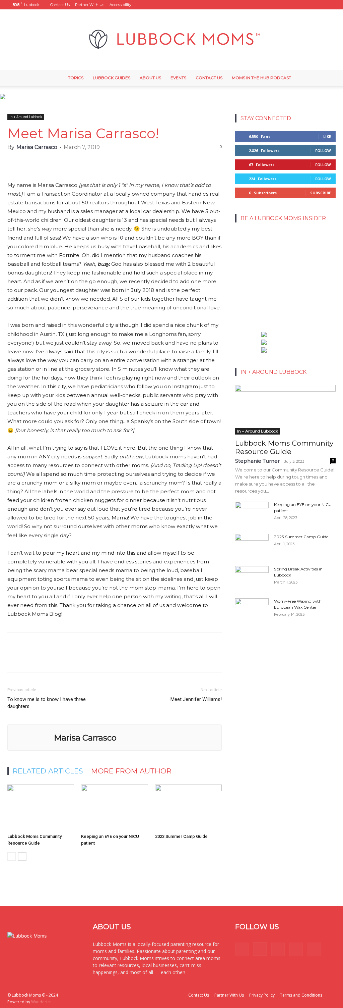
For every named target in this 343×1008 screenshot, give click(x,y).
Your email (253, 252)
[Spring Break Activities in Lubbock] (252, 575)
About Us (150, 77)
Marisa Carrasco (36, 147)
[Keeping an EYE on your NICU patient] (114, 807)
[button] (276, 4)
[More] (209, 161)
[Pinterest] (308, 4)
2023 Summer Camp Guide (181, 836)
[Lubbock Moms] (171, 39)
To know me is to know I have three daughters (46, 702)
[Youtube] (331, 4)
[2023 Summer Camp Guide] (188, 807)
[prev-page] (11, 856)
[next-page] (22, 856)
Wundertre (41, 1002)
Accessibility (120, 4)
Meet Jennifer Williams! (196, 699)
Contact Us (60, 4)
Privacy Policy (262, 995)
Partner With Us (89, 4)
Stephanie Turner (257, 461)
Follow (323, 150)
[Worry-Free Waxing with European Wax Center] (252, 610)
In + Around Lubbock (25, 116)
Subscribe (320, 192)
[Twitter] (320, 4)
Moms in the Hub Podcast (261, 77)
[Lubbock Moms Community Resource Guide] (40, 807)
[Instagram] (297, 4)
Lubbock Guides (111, 77)
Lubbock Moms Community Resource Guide (284, 447)
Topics (75, 77)
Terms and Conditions (301, 995)
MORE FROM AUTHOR (131, 771)
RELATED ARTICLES (48, 771)
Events (178, 77)
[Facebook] (286, 4)
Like (327, 136)
